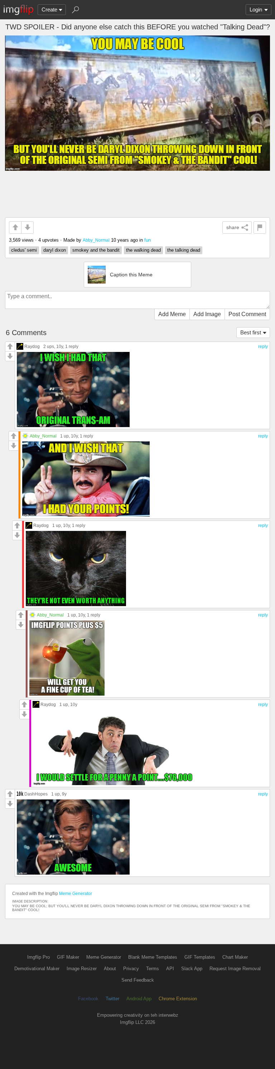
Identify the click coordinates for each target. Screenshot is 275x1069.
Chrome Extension (178, 998)
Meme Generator (75, 893)
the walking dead (143, 250)
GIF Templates (199, 957)
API (170, 968)
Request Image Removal (235, 968)
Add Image (207, 314)
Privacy (131, 968)
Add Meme (172, 314)
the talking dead (183, 250)
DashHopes (36, 794)
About (110, 968)
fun (147, 240)
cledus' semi (24, 250)
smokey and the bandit (96, 250)
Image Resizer (82, 968)
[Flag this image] (260, 227)
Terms (152, 968)
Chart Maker (235, 957)
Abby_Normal (96, 240)
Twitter (112, 998)
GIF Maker (68, 957)
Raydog (32, 346)
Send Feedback (137, 980)
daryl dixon (54, 250)
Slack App (191, 968)
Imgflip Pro (38, 957)
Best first (250, 332)
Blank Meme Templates (152, 957)
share (232, 227)
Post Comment (247, 314)
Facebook (88, 998)
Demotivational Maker (36, 968)
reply (263, 346)
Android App (138, 998)
